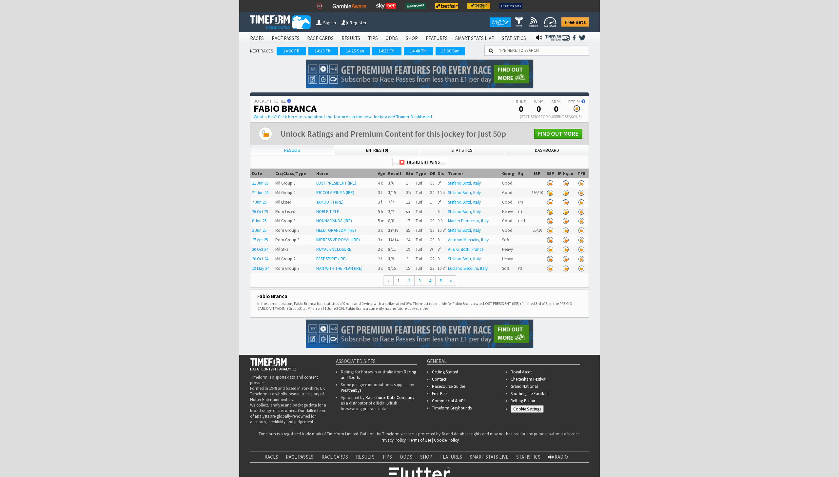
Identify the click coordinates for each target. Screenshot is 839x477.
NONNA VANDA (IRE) (334, 221)
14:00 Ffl (291, 51)
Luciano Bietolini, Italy (468, 268)
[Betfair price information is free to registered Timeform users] (550, 183)
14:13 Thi (323, 51)
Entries (377, 150)
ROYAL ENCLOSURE (333, 249)
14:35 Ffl (387, 51)
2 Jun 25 (259, 230)
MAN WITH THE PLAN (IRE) (339, 268)
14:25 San (355, 51)
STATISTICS (514, 38)
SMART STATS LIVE (474, 38)
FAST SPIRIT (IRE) (331, 259)
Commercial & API (448, 401)
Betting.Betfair (523, 401)
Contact (439, 379)
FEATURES (437, 38)
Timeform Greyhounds (452, 408)
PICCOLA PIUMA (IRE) (335, 192)
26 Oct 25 (260, 211)
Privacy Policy (393, 440)
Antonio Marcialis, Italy (468, 240)
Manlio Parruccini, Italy (468, 221)
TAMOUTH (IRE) (329, 202)
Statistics (462, 150)
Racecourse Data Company (389, 397)
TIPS (373, 38)
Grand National (524, 386)
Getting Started (445, 372)
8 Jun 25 (259, 221)
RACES (257, 38)
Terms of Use (420, 440)
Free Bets (575, 22)
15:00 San (450, 51)
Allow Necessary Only (760, 466)
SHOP (412, 38)
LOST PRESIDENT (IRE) (336, 183)
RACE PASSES (286, 38)
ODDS (391, 38)
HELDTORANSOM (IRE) (336, 230)
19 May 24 (260, 268)
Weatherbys (351, 390)
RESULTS (350, 38)
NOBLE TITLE (327, 211)
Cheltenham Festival (528, 379)
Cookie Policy (446, 440)
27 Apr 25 (260, 240)
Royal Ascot (521, 372)
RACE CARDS (320, 38)
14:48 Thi (418, 51)
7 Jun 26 (259, 202)
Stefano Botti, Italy (464, 183)
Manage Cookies (529, 410)
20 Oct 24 (260, 249)
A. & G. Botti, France (465, 249)
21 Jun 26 (260, 183)
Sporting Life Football (530, 393)
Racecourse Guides (448, 386)
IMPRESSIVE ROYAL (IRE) (338, 240)
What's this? (343, 117)
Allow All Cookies (710, 466)
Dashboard (547, 150)
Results (292, 150)
